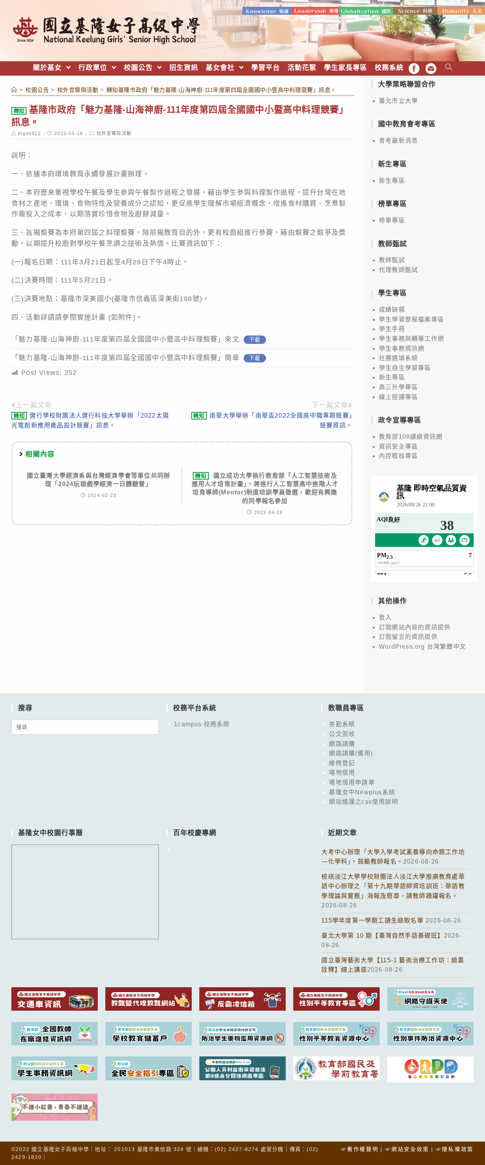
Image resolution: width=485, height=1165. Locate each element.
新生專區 (392, 180)
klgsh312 (29, 133)
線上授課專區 (398, 397)
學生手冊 (392, 329)
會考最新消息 (398, 140)
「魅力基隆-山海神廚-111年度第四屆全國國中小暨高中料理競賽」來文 (125, 339)
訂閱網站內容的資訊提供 (415, 627)
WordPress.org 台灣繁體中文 (422, 646)
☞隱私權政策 (455, 1149)
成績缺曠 (392, 309)
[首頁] (14, 90)
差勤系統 (342, 724)
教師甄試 (392, 260)
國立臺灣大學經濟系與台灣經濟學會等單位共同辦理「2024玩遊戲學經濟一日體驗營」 (98, 479)
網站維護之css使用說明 (363, 801)
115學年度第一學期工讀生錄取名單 (373, 920)
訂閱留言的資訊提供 (408, 637)
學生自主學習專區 (405, 368)
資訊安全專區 (398, 446)
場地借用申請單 (351, 782)
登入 (385, 617)
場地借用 (342, 772)
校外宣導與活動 (114, 133)
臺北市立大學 (398, 101)
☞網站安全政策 (407, 1149)
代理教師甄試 (398, 270)
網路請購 (342, 744)
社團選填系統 (398, 358)
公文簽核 (342, 734)
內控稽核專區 (398, 456)
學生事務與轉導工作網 (411, 339)
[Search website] (448, 68)
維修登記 (342, 763)
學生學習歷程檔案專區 (411, 319)
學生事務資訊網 (401, 348)
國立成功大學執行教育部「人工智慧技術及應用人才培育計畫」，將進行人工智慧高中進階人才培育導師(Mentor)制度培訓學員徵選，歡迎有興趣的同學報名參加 (265, 488)
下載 (254, 340)
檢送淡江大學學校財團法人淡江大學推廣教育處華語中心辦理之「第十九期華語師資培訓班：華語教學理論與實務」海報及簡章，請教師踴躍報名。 (393, 886)
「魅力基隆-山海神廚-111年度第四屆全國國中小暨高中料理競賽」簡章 (125, 358)
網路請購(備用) (351, 753)
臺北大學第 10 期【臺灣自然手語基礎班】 (382, 935)
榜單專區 (392, 220)
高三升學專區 (398, 387)
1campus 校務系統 (202, 724)
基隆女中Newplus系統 (362, 792)
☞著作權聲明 (360, 1149)
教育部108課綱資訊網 (411, 436)
